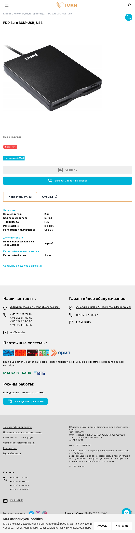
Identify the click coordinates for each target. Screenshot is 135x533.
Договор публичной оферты (17, 427)
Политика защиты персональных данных (22, 432)
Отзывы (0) (49, 196)
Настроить (122, 525)
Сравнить (71, 169)
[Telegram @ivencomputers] (126, 512)
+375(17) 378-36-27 (87, 315)
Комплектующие (22, 13)
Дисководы (39, 13)
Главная (7, 13)
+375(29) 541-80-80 (21, 317)
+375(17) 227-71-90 (21, 314)
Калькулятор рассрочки (29, 401)
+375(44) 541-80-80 (21, 324)
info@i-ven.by (17, 332)
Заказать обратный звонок (71, 180)
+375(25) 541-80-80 (21, 321)
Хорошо (102, 525)
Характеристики (20, 196)
